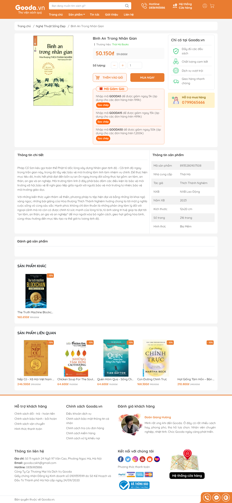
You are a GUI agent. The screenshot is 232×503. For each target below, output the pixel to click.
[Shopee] (150, 459)
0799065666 (193, 102)
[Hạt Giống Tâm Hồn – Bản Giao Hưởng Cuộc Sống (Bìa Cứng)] (196, 358)
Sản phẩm (76, 14)
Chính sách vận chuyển (29, 424)
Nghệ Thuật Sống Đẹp (51, 26)
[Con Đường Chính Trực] (156, 358)
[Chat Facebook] (216, 498)
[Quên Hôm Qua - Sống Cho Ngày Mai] (116, 358)
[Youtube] (142, 459)
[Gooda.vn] (30, 9)
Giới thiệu (111, 14)
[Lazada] (157, 459)
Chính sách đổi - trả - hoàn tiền (34, 413)
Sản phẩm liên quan (36, 333)
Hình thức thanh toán (28, 429)
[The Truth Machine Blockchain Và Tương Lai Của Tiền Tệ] (36, 291)
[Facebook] (121, 459)
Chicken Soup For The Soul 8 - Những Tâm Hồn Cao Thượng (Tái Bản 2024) (76, 379)
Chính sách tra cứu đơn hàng (85, 428)
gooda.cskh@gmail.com (40, 463)
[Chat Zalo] (226, 498)
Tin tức (94, 14)
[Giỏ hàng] (213, 5)
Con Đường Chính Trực (152, 379)
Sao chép (103, 105)
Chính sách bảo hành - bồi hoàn (35, 418)
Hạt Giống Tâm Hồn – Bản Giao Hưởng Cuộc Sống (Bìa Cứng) (196, 379)
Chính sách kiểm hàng (80, 433)
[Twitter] (128, 459)
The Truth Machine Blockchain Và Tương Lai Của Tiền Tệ (36, 312)
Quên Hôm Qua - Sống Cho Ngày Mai (116, 379)
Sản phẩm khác (31, 266)
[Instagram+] (135, 459)
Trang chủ (56, 14)
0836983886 (34, 467)
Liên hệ (129, 14)
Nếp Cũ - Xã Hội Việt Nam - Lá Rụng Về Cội (36, 379)
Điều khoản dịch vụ (78, 413)
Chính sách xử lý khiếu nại (83, 438)
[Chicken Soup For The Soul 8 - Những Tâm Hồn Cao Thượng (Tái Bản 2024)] (76, 358)
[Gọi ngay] (207, 498)
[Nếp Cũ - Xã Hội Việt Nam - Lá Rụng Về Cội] (36, 358)
